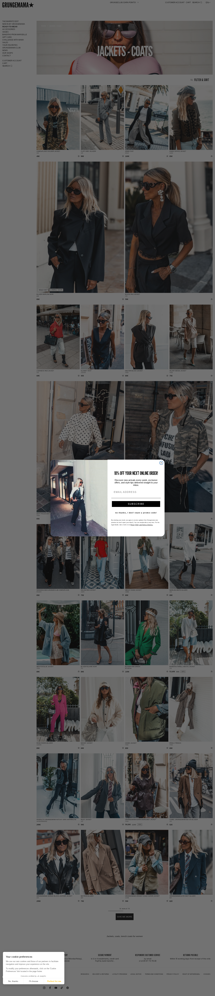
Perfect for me (54, 981)
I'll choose (33, 981)
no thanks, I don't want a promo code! (136, 513)
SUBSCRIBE (136, 504)
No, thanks (13, 981)
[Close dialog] (161, 463)
